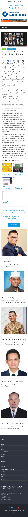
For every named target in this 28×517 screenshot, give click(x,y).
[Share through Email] (18, 61)
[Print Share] (22, 61)
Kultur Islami (4, 477)
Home (2, 444)
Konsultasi (3, 454)
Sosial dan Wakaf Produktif (7, 469)
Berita (4, 48)
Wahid (15, 57)
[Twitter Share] (14, 61)
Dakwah (3, 467)
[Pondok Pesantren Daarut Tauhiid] (2, 27)
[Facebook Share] (7, 61)
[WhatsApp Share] (3, 61)
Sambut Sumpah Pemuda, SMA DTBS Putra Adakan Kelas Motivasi (13, 212)
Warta (2, 449)
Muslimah (3, 479)
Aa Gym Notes (4, 451)
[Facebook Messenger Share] (10, 61)
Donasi (2, 456)
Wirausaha (3, 474)
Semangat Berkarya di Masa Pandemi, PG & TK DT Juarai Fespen (13, 219)
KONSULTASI (14, 225)
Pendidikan (3, 472)
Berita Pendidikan (11, 48)
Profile (2, 446)
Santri (2, 482)
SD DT (20, 57)
